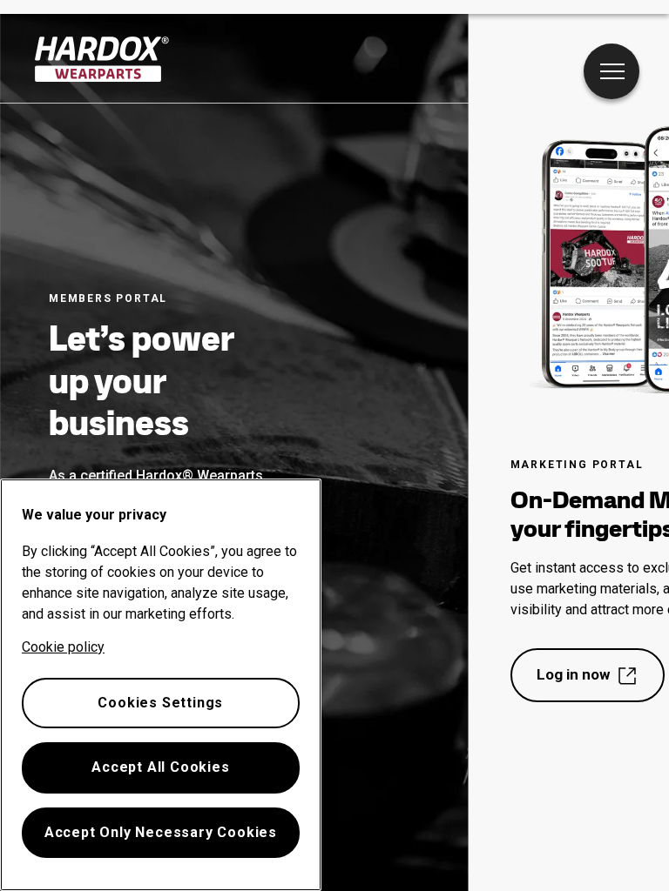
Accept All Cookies (160, 767)
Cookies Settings (160, 702)
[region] (160, 685)
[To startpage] (102, 59)
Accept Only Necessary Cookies (160, 832)
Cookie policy (63, 647)
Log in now (573, 674)
